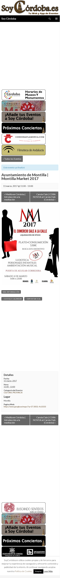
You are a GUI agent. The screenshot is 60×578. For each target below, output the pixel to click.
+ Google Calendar (12, 299)
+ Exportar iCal (33, 299)
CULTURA (8, 392)
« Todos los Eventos (12, 158)
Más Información (11, 292)
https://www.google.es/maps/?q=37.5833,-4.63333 (25, 407)
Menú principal (56, 18)
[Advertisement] (30, 54)
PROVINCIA (17, 392)
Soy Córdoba (8, 18)
